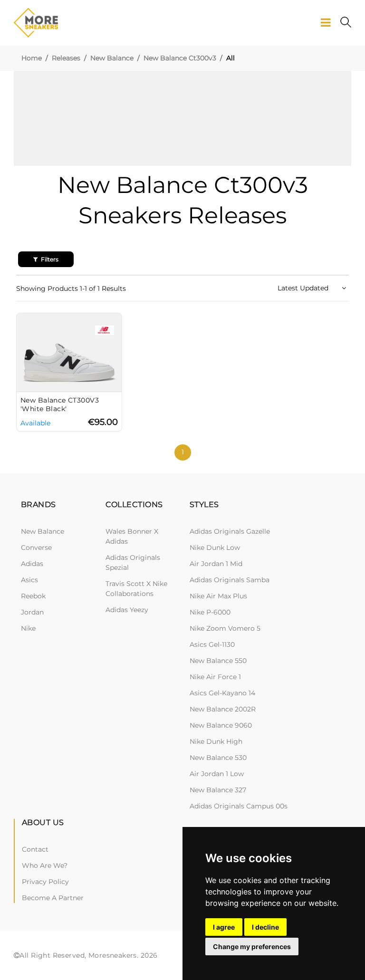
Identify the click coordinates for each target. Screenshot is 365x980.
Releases (66, 58)
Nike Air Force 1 (215, 677)
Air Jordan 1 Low (217, 773)
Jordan (32, 612)
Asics (29, 580)
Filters (48, 259)
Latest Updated (304, 288)
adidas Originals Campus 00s (239, 806)
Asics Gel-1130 (212, 644)
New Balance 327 (218, 790)
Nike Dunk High (216, 741)
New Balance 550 (218, 660)
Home (31, 58)
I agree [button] (224, 927)
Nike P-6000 (210, 612)
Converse (36, 547)
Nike (28, 628)
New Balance (112, 58)
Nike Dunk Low (215, 547)
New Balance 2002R (223, 709)
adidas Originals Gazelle (230, 531)
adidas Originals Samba (229, 580)
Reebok (33, 596)
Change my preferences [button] (252, 946)
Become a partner (53, 898)
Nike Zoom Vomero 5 (225, 628)
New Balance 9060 (221, 725)
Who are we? (44, 865)
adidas (32, 563)
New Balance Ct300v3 (180, 58)
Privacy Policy (45, 881)
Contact (35, 849)
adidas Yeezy (127, 609)
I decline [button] (265, 927)
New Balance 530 (218, 757)
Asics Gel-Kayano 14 (222, 693)
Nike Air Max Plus (218, 596)
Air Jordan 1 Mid (216, 563)
